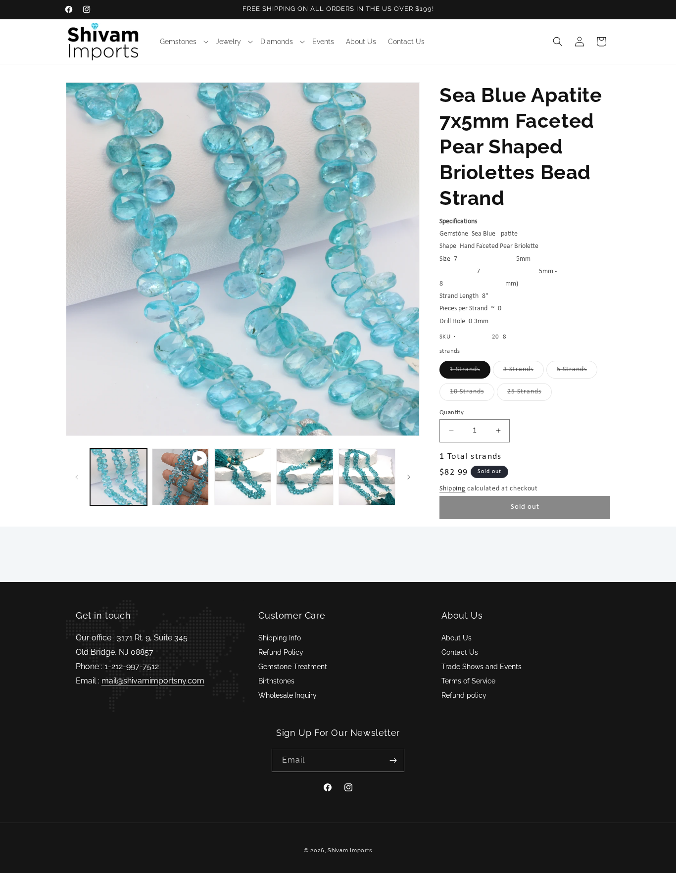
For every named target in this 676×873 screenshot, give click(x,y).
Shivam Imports (350, 850)
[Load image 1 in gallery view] (118, 476)
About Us (456, 638)
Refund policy (463, 695)
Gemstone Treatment (292, 667)
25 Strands (529, 394)
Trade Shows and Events (481, 667)
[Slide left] (77, 477)
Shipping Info (279, 638)
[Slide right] (409, 477)
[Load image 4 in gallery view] (366, 476)
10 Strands (472, 394)
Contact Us (459, 652)
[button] (182, 41)
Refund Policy (280, 652)
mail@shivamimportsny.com (152, 680)
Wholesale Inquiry (287, 695)
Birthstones (276, 681)
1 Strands (470, 372)
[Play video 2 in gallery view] (180, 476)
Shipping (452, 488)
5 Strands (577, 372)
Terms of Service (468, 681)
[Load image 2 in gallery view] (242, 476)
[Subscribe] (393, 760)
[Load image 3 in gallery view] (304, 476)
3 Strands (523, 372)
